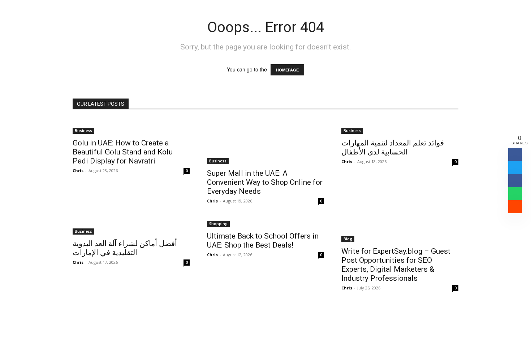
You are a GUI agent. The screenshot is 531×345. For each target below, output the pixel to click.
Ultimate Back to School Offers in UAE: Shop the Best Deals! (263, 240)
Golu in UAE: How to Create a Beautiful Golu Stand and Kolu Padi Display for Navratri (123, 152)
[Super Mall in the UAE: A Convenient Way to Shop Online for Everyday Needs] (265, 141)
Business (83, 130)
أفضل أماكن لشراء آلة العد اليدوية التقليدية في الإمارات (125, 248)
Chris (78, 170)
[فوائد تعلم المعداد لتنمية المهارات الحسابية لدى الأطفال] (399, 126)
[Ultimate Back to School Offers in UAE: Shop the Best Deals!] (265, 223)
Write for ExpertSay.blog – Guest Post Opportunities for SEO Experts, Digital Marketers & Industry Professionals (395, 265)
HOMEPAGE (287, 70)
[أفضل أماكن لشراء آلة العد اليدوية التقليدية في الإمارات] (131, 227)
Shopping (218, 223)
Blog (348, 238)
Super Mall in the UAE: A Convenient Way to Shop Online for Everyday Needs (265, 182)
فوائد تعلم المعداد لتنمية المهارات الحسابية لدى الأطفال (392, 147)
